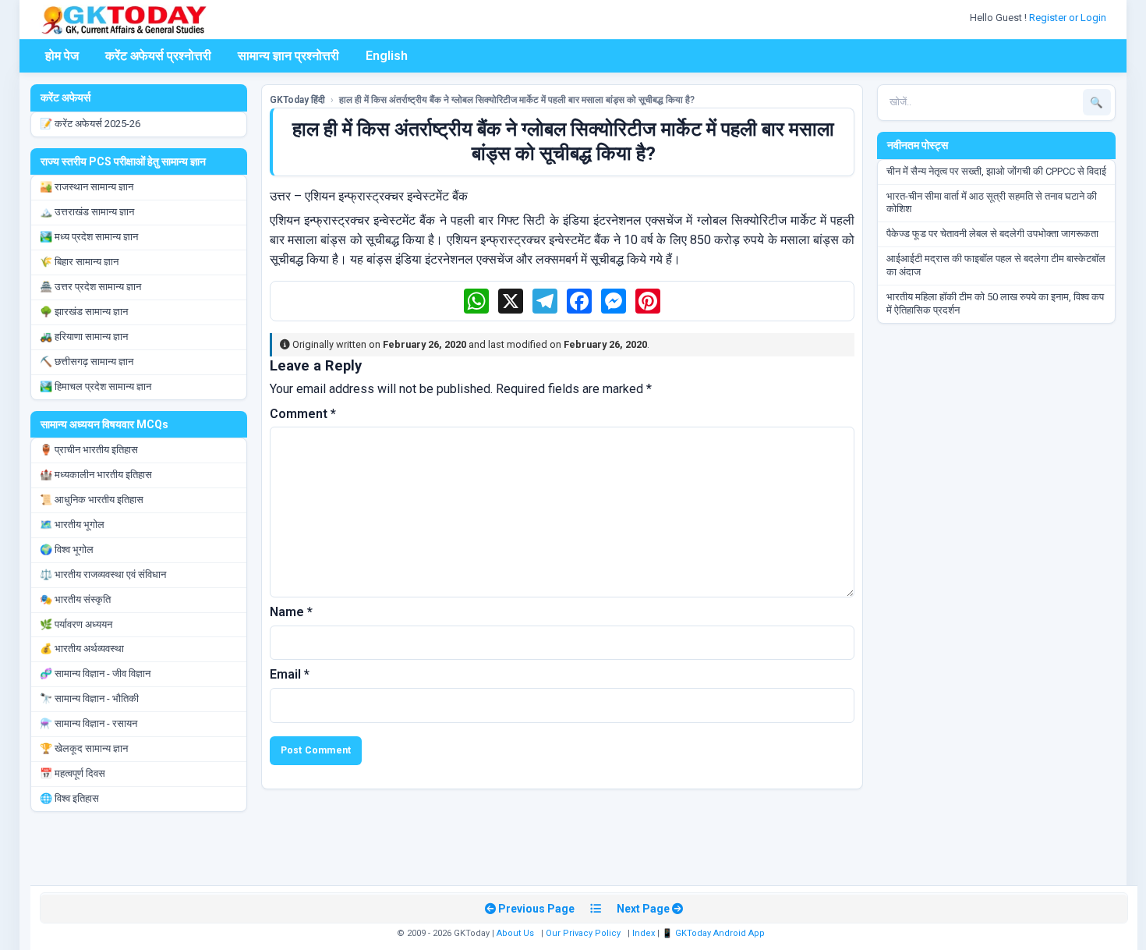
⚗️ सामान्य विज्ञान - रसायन (88, 723)
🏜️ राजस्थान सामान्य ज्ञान (86, 187)
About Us (515, 933)
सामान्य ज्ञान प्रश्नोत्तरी (288, 55)
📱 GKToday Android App (714, 933)
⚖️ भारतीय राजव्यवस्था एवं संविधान (103, 574)
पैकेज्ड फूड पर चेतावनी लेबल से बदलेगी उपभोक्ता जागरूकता (992, 233)
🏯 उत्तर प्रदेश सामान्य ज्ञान (90, 286)
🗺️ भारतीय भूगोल (72, 524)
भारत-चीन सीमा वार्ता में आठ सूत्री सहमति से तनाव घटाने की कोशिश (991, 202)
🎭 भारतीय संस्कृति (75, 599)
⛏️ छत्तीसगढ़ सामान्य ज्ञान (86, 361)
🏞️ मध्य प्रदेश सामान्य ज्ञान (89, 237)
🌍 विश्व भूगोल (67, 549)
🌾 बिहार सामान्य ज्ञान (79, 262)
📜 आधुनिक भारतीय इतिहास (91, 499)
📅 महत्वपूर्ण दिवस (72, 773)
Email (289, 674)
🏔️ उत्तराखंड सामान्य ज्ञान (87, 212)
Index (643, 933)
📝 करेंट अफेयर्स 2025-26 (90, 123)
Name (291, 611)
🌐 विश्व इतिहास (69, 798)
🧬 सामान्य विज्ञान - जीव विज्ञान (95, 673)
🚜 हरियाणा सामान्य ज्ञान (84, 336)
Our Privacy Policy (583, 933)
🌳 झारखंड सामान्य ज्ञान (84, 311)
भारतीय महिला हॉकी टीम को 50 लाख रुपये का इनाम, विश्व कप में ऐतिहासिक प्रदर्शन (995, 303)
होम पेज (62, 55)
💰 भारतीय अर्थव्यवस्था (82, 648)
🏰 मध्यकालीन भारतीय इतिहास (96, 474)
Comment (303, 413)
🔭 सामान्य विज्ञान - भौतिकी (89, 698)
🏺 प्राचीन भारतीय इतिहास (89, 450)
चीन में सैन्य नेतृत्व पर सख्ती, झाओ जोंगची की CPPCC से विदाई (996, 171)
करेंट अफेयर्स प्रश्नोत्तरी (158, 55)
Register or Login (1069, 17)
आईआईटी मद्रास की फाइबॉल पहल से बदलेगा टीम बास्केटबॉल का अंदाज (995, 265)
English (387, 55)
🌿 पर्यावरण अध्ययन (76, 624)
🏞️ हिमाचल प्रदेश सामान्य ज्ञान (95, 386)
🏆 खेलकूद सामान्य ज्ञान (84, 748)
